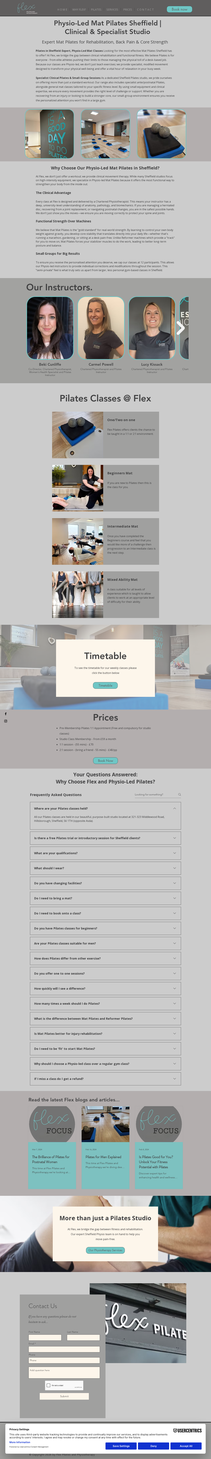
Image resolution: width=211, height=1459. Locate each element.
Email (31, 1343)
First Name (34, 1332)
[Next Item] (181, 328)
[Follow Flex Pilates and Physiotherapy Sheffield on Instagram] (6, 721)
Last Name (72, 1332)
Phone (32, 1355)
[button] (79, 9)
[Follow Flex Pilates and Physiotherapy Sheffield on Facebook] (6, 714)
